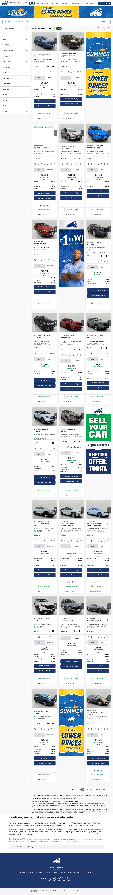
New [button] (37, 3)
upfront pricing (34, 827)
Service (55, 872)
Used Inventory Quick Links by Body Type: (23, 847)
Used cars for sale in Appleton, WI (18, 840)
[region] (45, 93)
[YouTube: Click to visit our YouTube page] (53, 879)
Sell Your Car (65, 3)
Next (91, 790)
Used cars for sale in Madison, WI (80, 840)
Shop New (22, 872)
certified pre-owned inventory (34, 833)
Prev (79, 790)
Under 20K (39, 872)
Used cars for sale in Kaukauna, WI (60, 840)
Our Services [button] (75, 3)
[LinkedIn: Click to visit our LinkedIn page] (58, 879)
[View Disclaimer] (50, 72)
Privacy (57, 891)
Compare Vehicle (42, 118)
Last (97, 790)
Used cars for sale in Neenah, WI (48, 841)
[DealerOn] (34, 891)
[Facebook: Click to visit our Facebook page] (43, 879)
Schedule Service (105, 3)
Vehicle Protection (88, 872)
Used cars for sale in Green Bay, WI (39, 840)
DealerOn (52, 891)
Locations (84, 3)
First (72, 790)
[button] (55, 41)
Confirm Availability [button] (44, 101)
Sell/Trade (47, 872)
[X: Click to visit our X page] (48, 879)
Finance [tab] (50, 77)
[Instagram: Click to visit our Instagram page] (64, 879)
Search (103, 21)
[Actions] (54, 55)
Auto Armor (77, 872)
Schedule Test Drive (44, 106)
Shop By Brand (54, 3)
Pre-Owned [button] (44, 3)
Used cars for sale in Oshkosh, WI (68, 841)
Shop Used (31, 872)
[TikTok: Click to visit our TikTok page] (69, 879)
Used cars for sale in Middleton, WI (28, 841)
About (69, 872)
